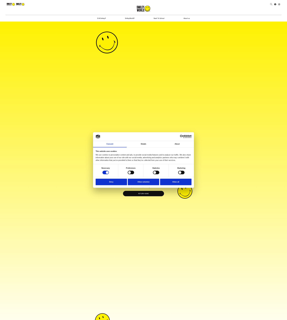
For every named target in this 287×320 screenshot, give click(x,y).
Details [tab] (143, 144)
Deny (111, 182)
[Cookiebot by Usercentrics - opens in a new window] (181, 136)
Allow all (175, 182)
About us (187, 18)
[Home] (143, 9)
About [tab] (177, 144)
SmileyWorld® (130, 18)
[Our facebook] (275, 4)
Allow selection (143, 182)
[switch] (131, 172)
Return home (143, 193)
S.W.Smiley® (101, 18)
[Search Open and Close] (271, 4)
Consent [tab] (110, 144)
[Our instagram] (279, 4)
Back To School (159, 18)
